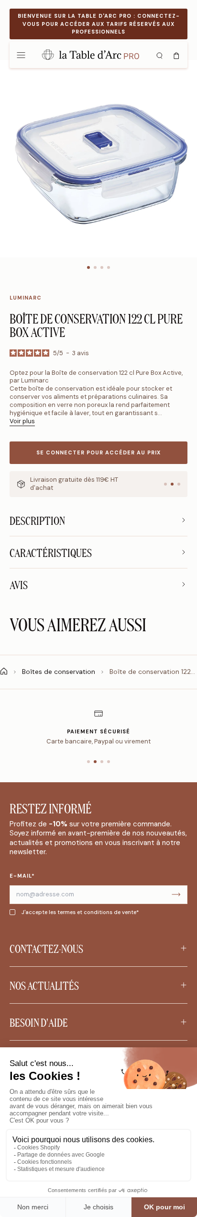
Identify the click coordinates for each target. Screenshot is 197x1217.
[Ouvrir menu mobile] (21, 54)
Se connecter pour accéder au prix (98, 452)
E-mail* (22, 875)
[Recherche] (159, 54)
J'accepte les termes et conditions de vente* (80, 912)
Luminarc (26, 297)
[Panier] (176, 54)
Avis (19, 584)
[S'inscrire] (175, 894)
